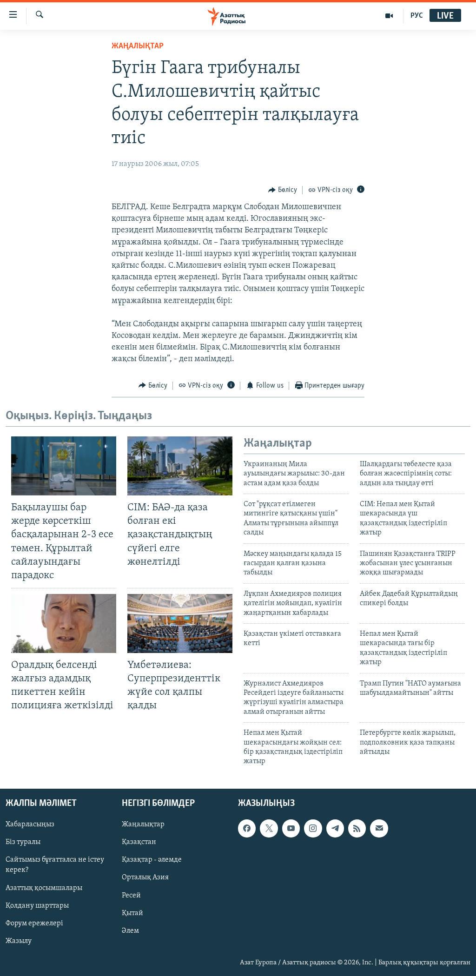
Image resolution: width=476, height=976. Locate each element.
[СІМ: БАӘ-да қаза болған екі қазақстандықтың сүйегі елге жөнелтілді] (179, 465)
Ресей (131, 895)
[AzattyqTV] (389, 16)
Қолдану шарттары (37, 905)
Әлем (130, 930)
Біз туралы (23, 842)
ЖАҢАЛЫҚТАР (138, 46)
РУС (416, 16)
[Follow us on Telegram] (335, 828)
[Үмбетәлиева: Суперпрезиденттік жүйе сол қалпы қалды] (179, 623)
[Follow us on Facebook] (247, 828)
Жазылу (19, 940)
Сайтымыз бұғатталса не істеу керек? (55, 865)
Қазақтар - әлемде (152, 860)
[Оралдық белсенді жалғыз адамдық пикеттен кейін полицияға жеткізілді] (63, 623)
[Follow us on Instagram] (313, 828)
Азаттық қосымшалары (44, 887)
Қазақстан (139, 842)
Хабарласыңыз (30, 824)
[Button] (282, 190)
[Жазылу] (379, 828)
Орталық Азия (145, 877)
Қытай (132, 913)
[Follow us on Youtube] (291, 828)
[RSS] (357, 828)
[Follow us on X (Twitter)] (269, 828)
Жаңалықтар (143, 824)
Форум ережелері (34, 923)
